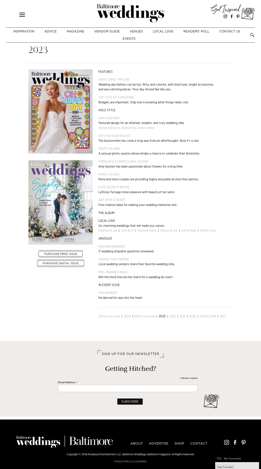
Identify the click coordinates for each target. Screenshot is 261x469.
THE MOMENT (107, 293)
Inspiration (23, 31)
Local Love (163, 31)
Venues (136, 31)
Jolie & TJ (126, 230)
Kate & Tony (208, 230)
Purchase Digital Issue (61, 263)
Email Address (67, 382)
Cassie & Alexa (146, 230)
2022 (172, 316)
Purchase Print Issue (60, 254)
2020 (192, 316)
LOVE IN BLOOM (108, 118)
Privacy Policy (122, 461)
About (136, 443)
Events (129, 38)
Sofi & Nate (188, 230)
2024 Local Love (109, 316)
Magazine (75, 31)
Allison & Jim (169, 230)
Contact (198, 443)
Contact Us (229, 31)
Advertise (159, 443)
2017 (223, 316)
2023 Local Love (144, 316)
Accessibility (139, 461)
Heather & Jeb (107, 230)
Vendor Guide (107, 31)
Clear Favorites (225, 467)
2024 (127, 316)
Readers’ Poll (196, 31)
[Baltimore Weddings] (130, 13)
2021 (182, 316)
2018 (213, 316)
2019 (203, 316)
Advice (50, 31)
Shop (179, 443)
